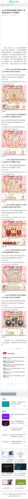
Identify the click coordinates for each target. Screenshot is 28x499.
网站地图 (20, 494)
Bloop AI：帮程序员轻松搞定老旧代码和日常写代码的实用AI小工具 (7, 475)
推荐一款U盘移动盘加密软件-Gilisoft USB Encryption (14, 369)
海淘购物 (14, 406)
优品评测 (15, 494)
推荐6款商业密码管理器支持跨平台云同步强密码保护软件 (13, 361)
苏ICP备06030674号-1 (15, 496)
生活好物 (8, 5)
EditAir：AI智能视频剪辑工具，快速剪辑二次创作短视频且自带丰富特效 (18, 423)
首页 (3, 5)
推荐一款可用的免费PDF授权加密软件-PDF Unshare (14, 358)
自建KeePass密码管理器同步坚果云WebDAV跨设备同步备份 (14, 365)
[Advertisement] (14, 31)
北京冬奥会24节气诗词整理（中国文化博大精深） (14, 376)
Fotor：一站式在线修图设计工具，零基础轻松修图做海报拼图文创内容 (8, 461)
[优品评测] (14, 2)
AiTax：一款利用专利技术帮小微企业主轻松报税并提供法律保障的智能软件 (20, 475)
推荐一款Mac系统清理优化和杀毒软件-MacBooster (14, 372)
